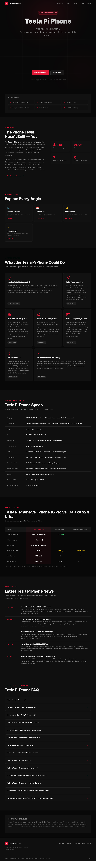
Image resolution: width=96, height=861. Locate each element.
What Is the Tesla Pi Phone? (20, 102)
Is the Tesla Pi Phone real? (17, 700)
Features (60, 3)
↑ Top (89, 858)
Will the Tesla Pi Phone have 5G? (19, 760)
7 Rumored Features (44, 102)
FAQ (83, 3)
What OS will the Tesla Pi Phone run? (21, 745)
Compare (76, 3)
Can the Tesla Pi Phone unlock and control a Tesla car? (27, 775)
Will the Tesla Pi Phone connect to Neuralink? (24, 738)
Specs (68, 3)
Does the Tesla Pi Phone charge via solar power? (25, 730)
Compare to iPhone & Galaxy (20, 108)
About (89, 3)
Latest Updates (42, 108)
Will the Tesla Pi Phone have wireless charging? (25, 783)
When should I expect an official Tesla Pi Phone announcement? (30, 798)
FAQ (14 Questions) (70, 108)
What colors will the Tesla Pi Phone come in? (23, 753)
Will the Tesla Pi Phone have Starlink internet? (24, 722)
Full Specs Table (69, 102)
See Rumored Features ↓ (15, 176)
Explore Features (40, 73)
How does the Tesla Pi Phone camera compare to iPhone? (28, 791)
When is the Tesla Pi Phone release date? (22, 707)
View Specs (57, 73)
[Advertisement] (48, 54)
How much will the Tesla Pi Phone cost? (22, 715)
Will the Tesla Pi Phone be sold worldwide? (23, 768)
